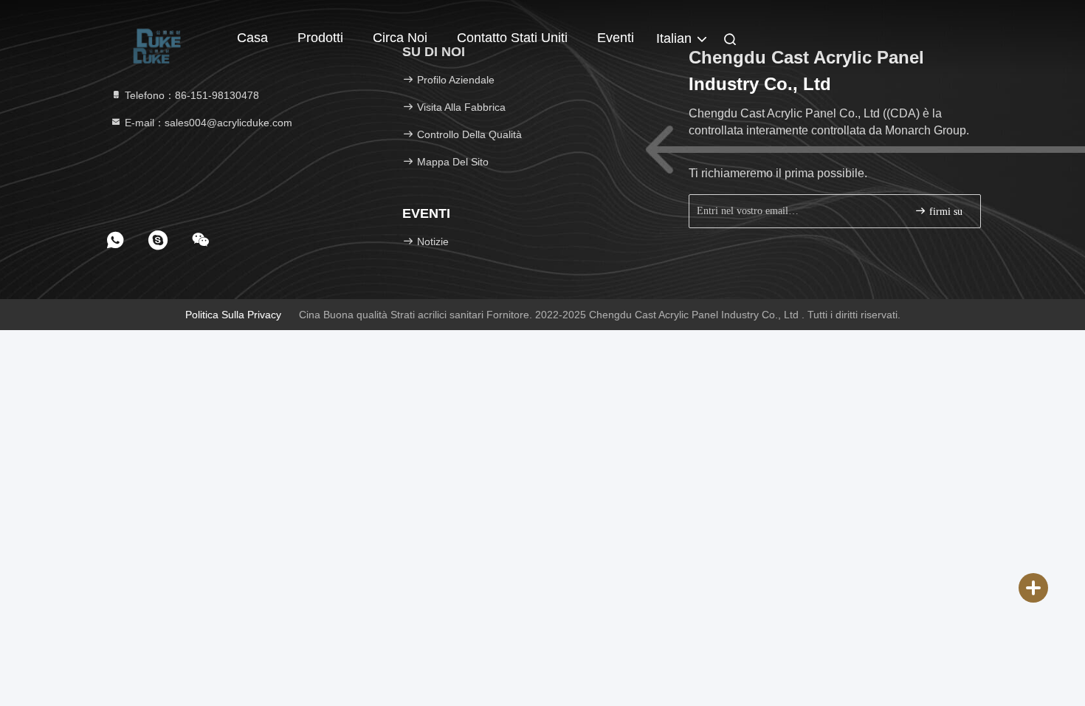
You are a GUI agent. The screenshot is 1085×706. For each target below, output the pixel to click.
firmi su (944, 211)
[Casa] (159, 37)
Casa (252, 37)
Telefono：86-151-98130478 (190, 95)
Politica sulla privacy (233, 315)
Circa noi (400, 37)
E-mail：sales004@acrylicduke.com (207, 122)
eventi (615, 37)
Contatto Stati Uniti (512, 37)
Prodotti (320, 37)
